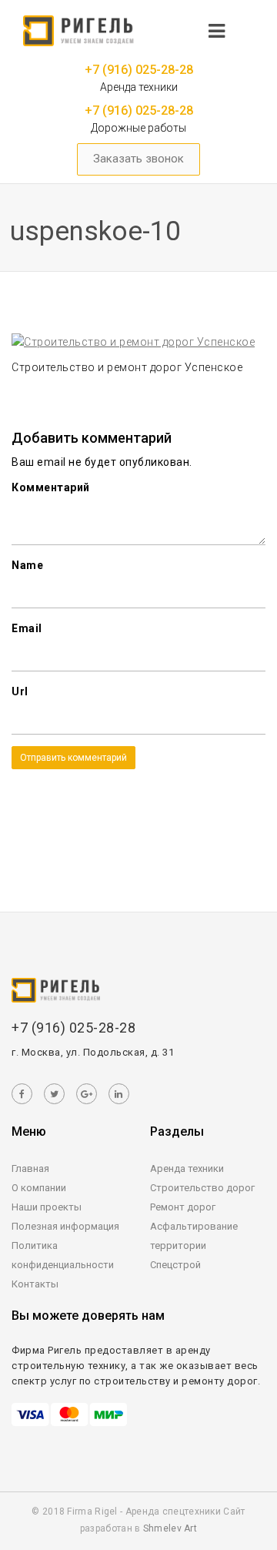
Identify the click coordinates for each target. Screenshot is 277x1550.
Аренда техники (187, 1168)
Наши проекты (47, 1207)
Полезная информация (65, 1226)
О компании (39, 1187)
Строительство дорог (202, 1187)
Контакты (35, 1284)
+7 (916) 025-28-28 (139, 69)
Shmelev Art (170, 1528)
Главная (30, 1168)
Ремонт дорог (182, 1207)
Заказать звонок (138, 159)
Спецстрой (175, 1264)
